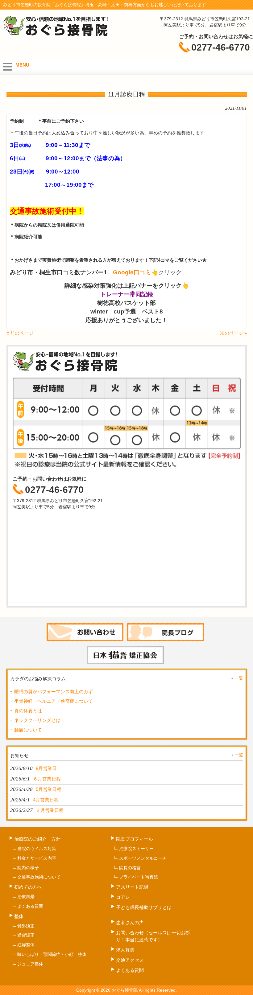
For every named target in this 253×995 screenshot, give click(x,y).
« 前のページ (19, 333)
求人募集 (125, 949)
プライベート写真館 (138, 876)
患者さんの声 (130, 922)
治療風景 (26, 896)
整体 (18, 916)
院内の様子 (28, 867)
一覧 (238, 678)
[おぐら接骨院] (55, 35)
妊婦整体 (26, 944)
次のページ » (233, 333)
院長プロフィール (134, 838)
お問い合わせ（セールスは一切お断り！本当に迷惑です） (153, 936)
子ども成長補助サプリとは (144, 907)
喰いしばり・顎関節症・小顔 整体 (51, 954)
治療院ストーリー (136, 848)
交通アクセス (130, 960)
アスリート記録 (134, 887)
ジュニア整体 (30, 963)
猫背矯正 (26, 935)
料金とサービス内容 (36, 858)
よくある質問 (30, 906)
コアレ (123, 897)
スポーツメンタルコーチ (143, 858)
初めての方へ (28, 887)
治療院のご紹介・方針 (37, 838)
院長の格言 (130, 867)
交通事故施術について (38, 876)
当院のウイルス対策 (36, 848)
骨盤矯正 (26, 925)
